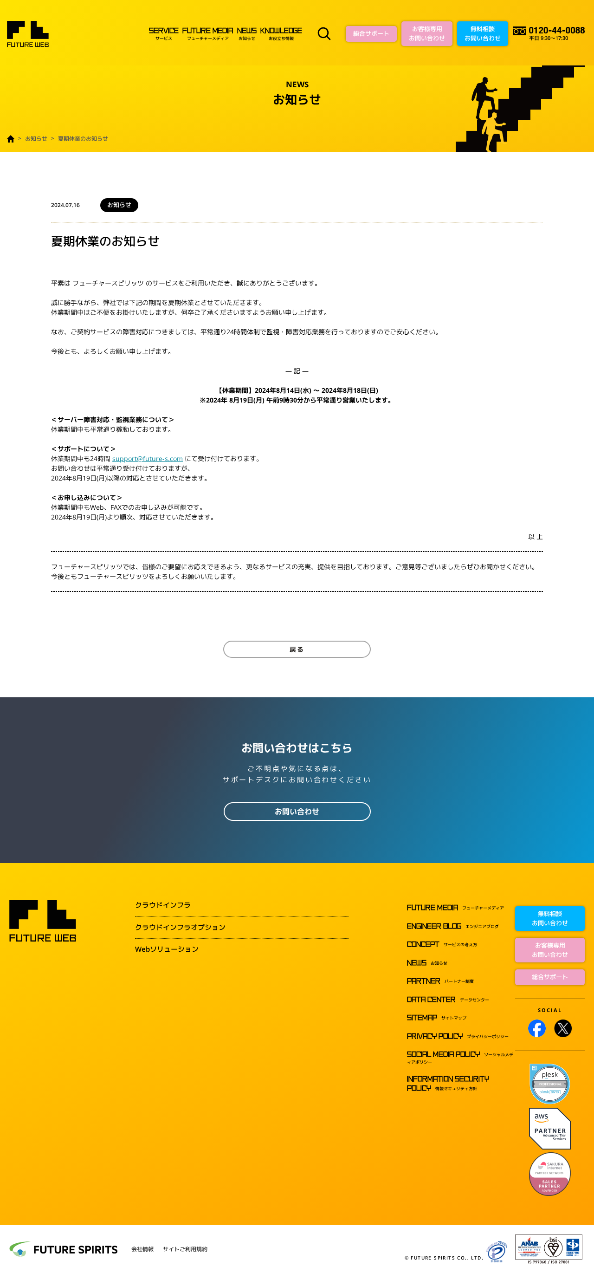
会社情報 (142, 1249)
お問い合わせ (297, 811)
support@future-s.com (147, 458)
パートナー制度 (440, 981)
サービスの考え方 (442, 945)
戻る (297, 649)
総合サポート (371, 33)
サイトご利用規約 (185, 1249)
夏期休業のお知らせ (83, 139)
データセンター (448, 1000)
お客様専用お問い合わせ (427, 33)
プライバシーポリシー (458, 1036)
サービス (163, 34)
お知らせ (246, 34)
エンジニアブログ (453, 926)
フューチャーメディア (207, 34)
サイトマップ (436, 1018)
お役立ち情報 (281, 34)
